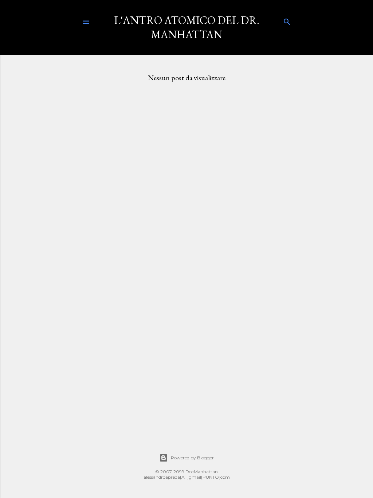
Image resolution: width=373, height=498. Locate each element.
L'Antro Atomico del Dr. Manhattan (186, 27)
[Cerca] (287, 20)
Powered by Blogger (192, 457)
